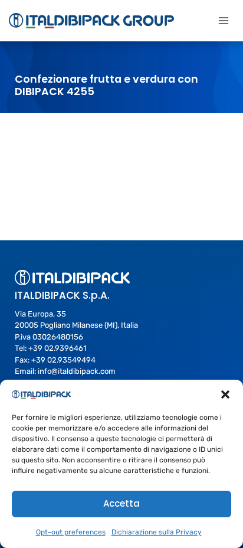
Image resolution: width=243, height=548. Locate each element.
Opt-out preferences (71, 532)
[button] (225, 394)
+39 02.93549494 (63, 359)
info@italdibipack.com (77, 371)
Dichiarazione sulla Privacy (156, 532)
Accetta (121, 503)
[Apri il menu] (223, 20)
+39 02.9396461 (57, 348)
